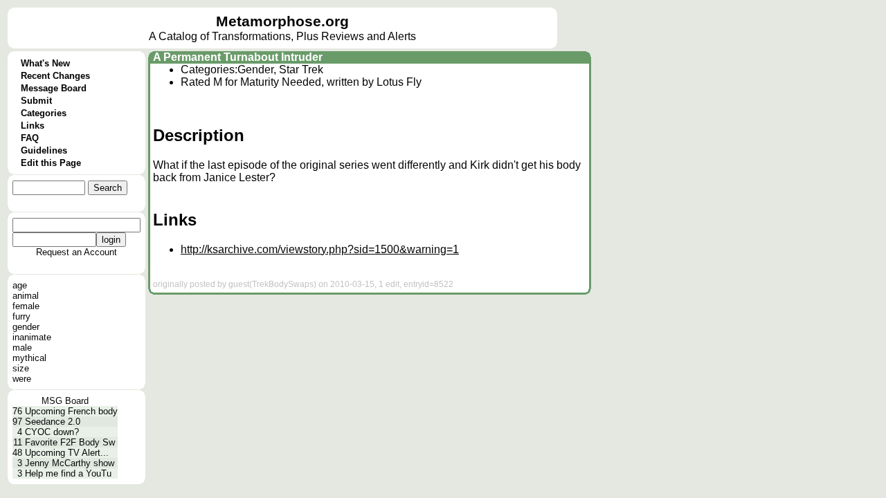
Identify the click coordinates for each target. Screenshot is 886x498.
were (21, 379)
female (25, 306)
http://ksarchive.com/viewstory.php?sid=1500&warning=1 (320, 249)
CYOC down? (52, 432)
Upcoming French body (71, 411)
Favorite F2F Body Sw (70, 442)
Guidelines (44, 150)
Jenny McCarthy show (69, 463)
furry (21, 316)
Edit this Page (51, 163)
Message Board (54, 88)
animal (25, 295)
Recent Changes (55, 76)
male (22, 347)
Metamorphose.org (282, 21)
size (20, 368)
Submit (36, 100)
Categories (43, 113)
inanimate (31, 337)
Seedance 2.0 (52, 421)
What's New (45, 63)
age (19, 285)
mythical (29, 358)
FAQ (30, 138)
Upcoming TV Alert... (67, 453)
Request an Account (76, 252)
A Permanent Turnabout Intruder (238, 57)
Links (32, 125)
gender (25, 327)
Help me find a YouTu (68, 473)
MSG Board (65, 401)
